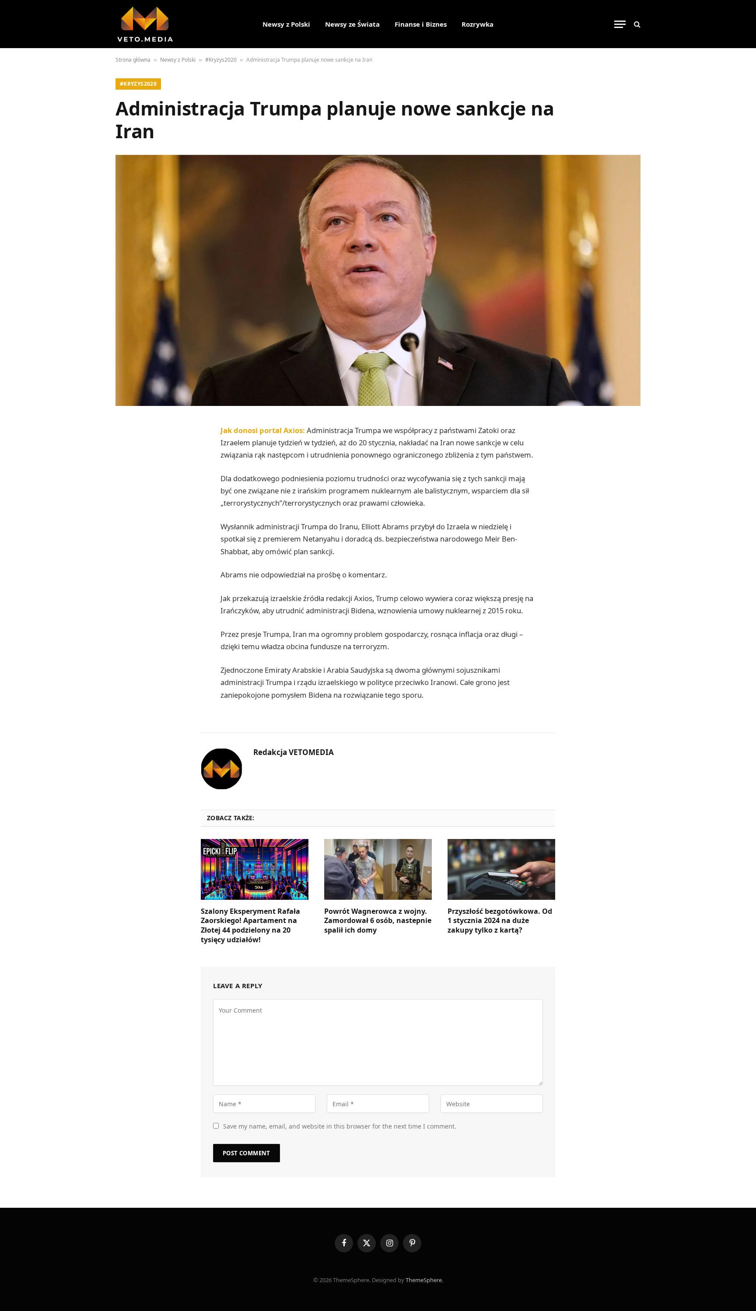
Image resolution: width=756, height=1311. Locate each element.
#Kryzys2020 (221, 59)
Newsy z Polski (286, 24)
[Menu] (620, 24)
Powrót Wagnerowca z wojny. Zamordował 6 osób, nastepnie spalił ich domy (377, 921)
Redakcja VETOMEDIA (293, 752)
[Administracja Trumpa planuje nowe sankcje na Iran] (378, 280)
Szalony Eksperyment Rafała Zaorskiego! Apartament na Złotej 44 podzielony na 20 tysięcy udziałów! (250, 925)
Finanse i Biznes (421, 24)
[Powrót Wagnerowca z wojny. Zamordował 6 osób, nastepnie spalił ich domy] (378, 869)
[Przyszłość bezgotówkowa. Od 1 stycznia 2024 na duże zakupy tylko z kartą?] (501, 869)
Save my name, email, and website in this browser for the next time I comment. (339, 1126)
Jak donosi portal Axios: (262, 430)
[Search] (636, 24)
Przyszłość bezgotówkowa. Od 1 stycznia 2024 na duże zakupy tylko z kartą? (500, 921)
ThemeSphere (424, 1280)
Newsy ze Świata (352, 24)
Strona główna (133, 59)
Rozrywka (478, 24)
